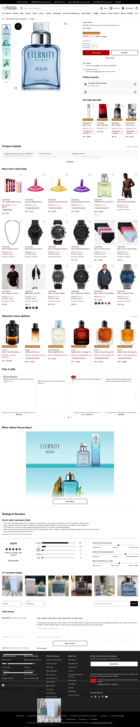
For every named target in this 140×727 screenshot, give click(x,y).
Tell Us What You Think (52, 700)
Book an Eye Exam (51, 696)
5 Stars (38, 543)
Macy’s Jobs (72, 680)
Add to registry (110, 58)
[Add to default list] (92, 106)
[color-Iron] (102, 303)
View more (70, 161)
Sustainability (72, 691)
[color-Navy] (36, 308)
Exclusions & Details (104, 684)
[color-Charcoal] (33, 308)
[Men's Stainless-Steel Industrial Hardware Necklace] (12, 232)
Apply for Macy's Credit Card (32, 660)
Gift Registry (49, 704)
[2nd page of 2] (71, 417)
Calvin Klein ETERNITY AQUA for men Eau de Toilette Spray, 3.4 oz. (37, 685)
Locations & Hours (51, 663)
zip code (96, 65)
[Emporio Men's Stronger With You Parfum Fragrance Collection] (81, 332)
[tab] (6, 30)
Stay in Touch (50, 685)
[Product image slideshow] (41, 56)
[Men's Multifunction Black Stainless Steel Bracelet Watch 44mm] (81, 232)
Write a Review (13, 560)
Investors (70, 671)
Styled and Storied (73, 695)
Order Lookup (6, 667)
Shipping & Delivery (8, 678)
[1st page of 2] (68, 417)
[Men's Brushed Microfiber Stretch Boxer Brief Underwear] (127, 185)
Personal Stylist (50, 682)
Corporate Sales (73, 663)
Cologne (31, 18)
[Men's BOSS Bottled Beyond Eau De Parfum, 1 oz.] (118, 111)
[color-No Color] (96, 215)
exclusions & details (93, 158)
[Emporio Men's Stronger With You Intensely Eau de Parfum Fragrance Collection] (104, 332)
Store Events (49, 689)
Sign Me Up (114, 664)
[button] (35, 56)
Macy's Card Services (30, 674)
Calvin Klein (87, 22)
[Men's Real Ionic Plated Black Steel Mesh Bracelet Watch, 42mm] (35, 232)
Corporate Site (72, 667)
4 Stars (38, 547)
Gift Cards (27, 667)
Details (104, 36)
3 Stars (38, 550)
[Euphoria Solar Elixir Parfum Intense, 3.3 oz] (58, 185)
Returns (4, 674)
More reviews (70, 643)
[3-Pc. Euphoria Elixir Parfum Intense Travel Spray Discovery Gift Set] (12, 185)
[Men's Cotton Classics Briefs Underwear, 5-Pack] (127, 232)
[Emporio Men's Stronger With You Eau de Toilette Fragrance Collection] (127, 332)
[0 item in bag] (136, 8)
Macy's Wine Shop (51, 678)
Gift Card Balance (29, 671)
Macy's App (49, 667)
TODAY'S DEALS (22, 2)
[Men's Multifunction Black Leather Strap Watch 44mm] (81, 276)
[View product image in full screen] (16, 88)
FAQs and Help (6, 660)
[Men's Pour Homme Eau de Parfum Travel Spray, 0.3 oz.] (89, 111)
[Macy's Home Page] (9, 8)
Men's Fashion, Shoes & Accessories (16, 18)
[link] (89, 130)
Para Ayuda (5, 671)
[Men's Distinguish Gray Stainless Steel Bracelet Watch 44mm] (127, 276)
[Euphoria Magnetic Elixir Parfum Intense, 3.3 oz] (35, 185)
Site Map (71, 687)
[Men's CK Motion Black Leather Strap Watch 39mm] (58, 276)
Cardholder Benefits (30, 663)
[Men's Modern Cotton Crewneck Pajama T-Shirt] (12, 276)
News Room (71, 684)
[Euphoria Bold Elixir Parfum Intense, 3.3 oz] (81, 185)
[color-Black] (27, 308)
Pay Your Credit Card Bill (31, 678)
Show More (70, 501)
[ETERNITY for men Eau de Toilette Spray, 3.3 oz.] (104, 185)
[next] (135, 395)
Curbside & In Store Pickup (54, 660)
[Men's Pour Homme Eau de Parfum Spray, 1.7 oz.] (132, 111)
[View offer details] (110, 84)
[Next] (135, 111)
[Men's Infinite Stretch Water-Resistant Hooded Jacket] (104, 276)
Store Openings (50, 693)
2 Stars (38, 554)
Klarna (4, 663)
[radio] (96, 215)
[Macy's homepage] (3, 18)
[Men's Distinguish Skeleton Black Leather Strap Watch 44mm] (58, 232)
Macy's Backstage (51, 671)
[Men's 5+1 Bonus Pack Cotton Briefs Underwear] (104, 232)
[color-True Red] (109, 303)
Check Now (114, 684)
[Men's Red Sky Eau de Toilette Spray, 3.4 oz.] (103, 111)
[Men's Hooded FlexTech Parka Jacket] (35, 276)
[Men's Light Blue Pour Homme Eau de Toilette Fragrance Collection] (58, 332)
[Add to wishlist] (65, 23)
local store (97, 71)
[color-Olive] (30, 308)
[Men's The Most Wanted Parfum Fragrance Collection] (12, 332)
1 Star (38, 557)
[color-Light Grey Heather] (106, 303)
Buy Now (124, 53)
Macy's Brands (50, 674)
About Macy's (72, 660)
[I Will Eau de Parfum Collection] (35, 332)
